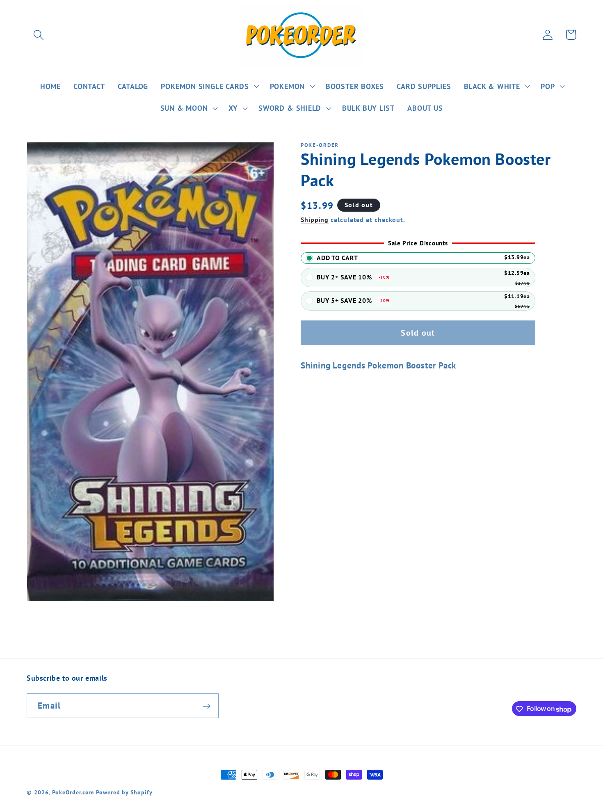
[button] (38, 34)
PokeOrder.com (73, 792)
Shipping (315, 220)
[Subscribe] (206, 706)
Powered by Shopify (124, 792)
